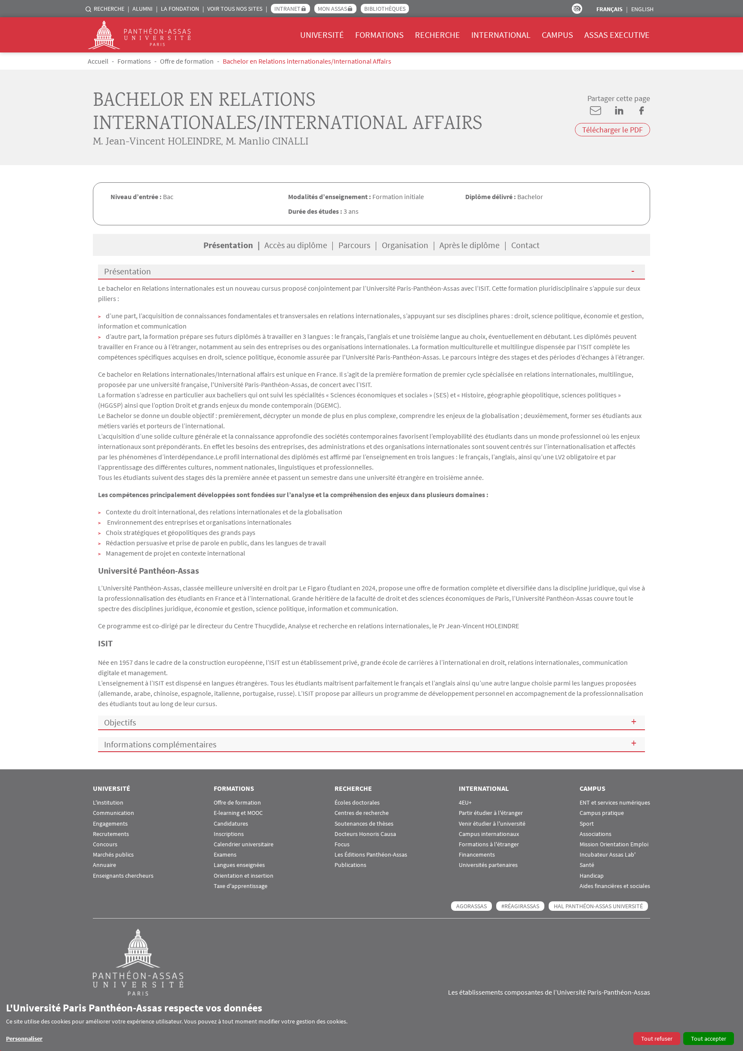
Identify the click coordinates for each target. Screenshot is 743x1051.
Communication (113, 813)
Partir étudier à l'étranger (491, 813)
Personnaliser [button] (24, 1038)
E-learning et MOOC (238, 813)
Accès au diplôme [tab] (295, 245)
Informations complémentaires (160, 744)
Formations (379, 34)
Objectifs (120, 722)
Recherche (109, 8)
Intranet (287, 9)
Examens (225, 854)
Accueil (98, 61)
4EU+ (465, 802)
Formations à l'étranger (489, 844)
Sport (587, 823)
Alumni (142, 8)
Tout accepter (708, 1038)
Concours (105, 844)
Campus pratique (602, 813)
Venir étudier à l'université (492, 823)
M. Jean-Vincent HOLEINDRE (157, 142)
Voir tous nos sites (234, 8)
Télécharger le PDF (612, 130)
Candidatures (231, 823)
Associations (595, 834)
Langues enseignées (239, 865)
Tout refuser (656, 1038)
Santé (587, 865)
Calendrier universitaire (243, 844)
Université (322, 34)
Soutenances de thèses (364, 823)
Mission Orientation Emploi (614, 844)
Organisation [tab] (405, 245)
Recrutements (111, 834)
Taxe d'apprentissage (240, 886)
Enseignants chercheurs (123, 875)
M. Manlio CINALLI (267, 142)
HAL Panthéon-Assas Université (598, 906)
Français (609, 9)
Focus (342, 844)
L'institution (108, 802)
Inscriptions (229, 834)
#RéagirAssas (520, 906)
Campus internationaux (489, 834)
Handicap (592, 875)
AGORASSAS (471, 906)
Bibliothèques (384, 9)
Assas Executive (617, 34)
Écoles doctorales (357, 802)
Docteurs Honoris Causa (365, 834)
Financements (477, 854)
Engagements (110, 823)
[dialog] (371, 1023)
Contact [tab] (525, 245)
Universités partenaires (488, 865)
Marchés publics (113, 854)
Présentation (127, 271)
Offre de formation (187, 61)
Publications (350, 865)
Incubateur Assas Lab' (608, 854)
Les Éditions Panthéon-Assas (371, 854)
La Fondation (180, 8)
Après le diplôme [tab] (469, 245)
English (642, 9)
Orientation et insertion (243, 875)
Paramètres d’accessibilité (577, 8)
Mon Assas (332, 9)
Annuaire (104, 865)
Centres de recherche (362, 813)
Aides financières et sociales (615, 886)
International (501, 34)
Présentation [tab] (228, 245)
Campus (557, 34)
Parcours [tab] (354, 245)
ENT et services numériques (615, 802)
